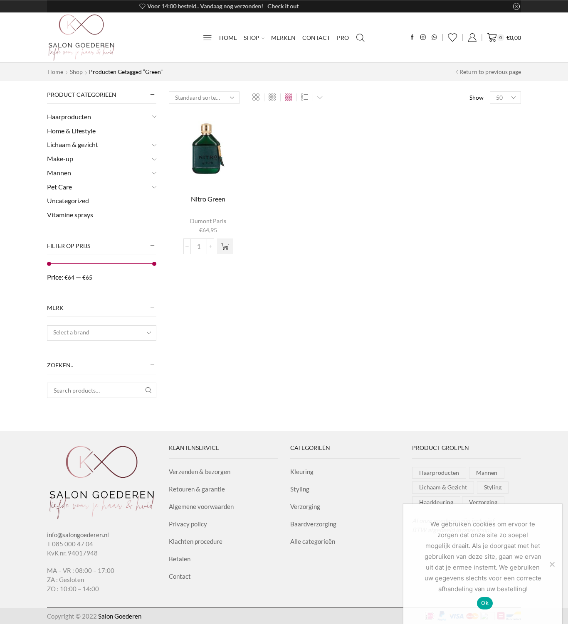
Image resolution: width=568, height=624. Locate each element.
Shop (251, 37)
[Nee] (552, 564)
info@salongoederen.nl (78, 534)
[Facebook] (412, 37)
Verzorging (305, 506)
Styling (299, 489)
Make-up (60, 158)
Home (228, 37)
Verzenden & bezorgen (199, 471)
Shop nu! (332, 6)
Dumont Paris (208, 220)
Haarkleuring (436, 502)
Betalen (179, 559)
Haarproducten (69, 116)
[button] (225, 246)
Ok (485, 602)
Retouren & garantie (197, 489)
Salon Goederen (119, 616)
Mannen (59, 173)
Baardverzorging (313, 524)
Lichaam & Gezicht (443, 487)
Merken (283, 37)
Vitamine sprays (70, 215)
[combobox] (101, 333)
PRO (343, 37)
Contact (316, 37)
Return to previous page (490, 71)
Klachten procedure (195, 541)
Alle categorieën (312, 541)
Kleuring (302, 471)
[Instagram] (423, 37)
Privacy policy (188, 524)
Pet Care (59, 187)
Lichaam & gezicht (72, 144)
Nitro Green (208, 199)
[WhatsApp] (434, 37)
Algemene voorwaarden (201, 506)
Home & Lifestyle (71, 131)
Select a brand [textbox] (71, 332)
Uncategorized (68, 200)
